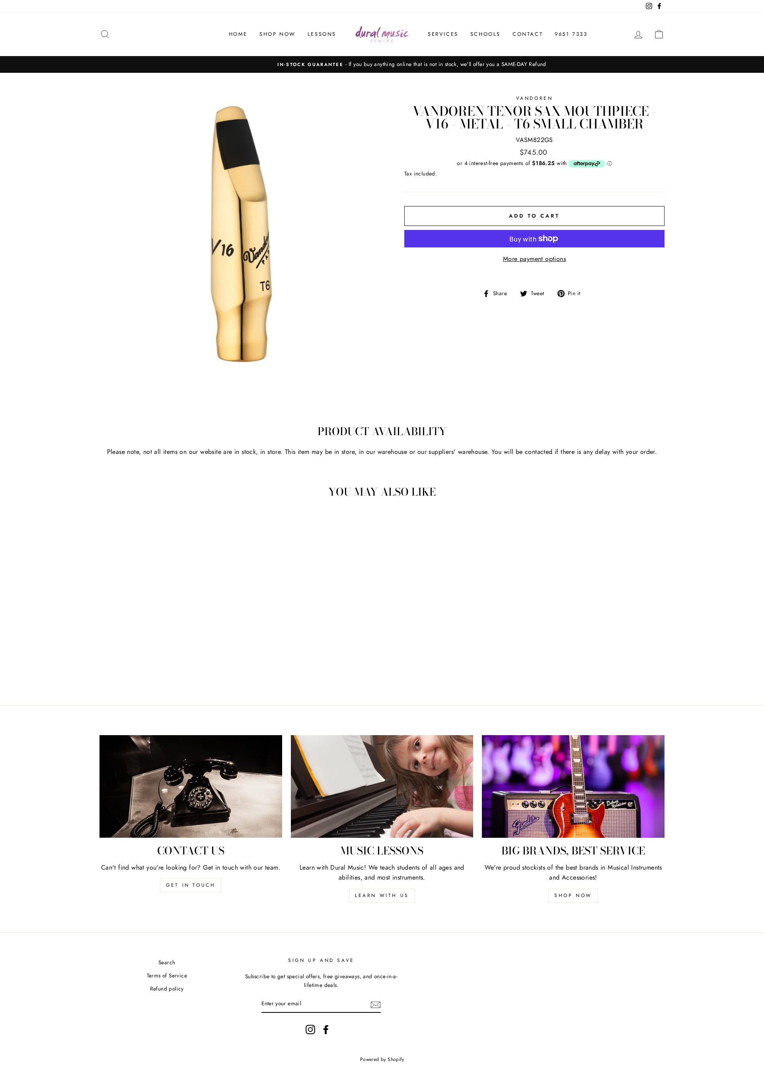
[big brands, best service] (573, 786)
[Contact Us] (190, 786)
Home (238, 34)
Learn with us (382, 895)
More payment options (534, 258)
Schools (485, 34)
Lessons (322, 34)
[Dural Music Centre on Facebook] (326, 1029)
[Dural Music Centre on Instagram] (310, 1029)
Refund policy (167, 989)
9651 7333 (571, 34)
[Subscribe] (375, 1004)
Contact (528, 34)
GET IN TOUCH (190, 885)
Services (443, 34)
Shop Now (277, 34)
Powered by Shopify (382, 1059)
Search (166, 962)
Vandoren (534, 98)
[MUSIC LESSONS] (382, 786)
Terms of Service (167, 975)
